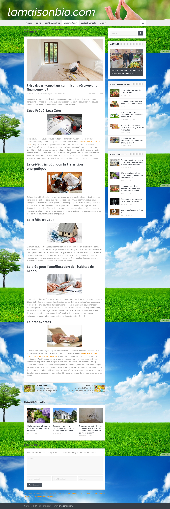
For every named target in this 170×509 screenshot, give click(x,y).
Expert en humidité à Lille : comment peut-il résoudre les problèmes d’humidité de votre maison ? (90, 429)
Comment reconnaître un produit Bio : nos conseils (131, 102)
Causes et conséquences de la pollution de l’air (131, 200)
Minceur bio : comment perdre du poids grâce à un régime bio (132, 127)
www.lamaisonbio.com (63, 506)
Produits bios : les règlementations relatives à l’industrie (132, 114)
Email (101, 94)
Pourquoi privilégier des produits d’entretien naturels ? (80, 390)
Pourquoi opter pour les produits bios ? (131, 91)
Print (93, 94)
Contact (103, 23)
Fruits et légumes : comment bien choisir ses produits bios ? (132, 140)
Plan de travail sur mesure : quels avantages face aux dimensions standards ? (132, 161)
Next (88, 386)
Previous (43, 386)
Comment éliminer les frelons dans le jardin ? (47, 389)
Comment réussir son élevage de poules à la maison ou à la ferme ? (130, 187)
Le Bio (38, 23)
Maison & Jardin (70, 23)
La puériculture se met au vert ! (132, 210)
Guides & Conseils (88, 23)
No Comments (60, 94)
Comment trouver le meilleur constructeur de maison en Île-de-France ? (63, 428)
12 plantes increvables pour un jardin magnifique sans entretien (38, 428)
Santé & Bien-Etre (52, 23)
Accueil (29, 23)
